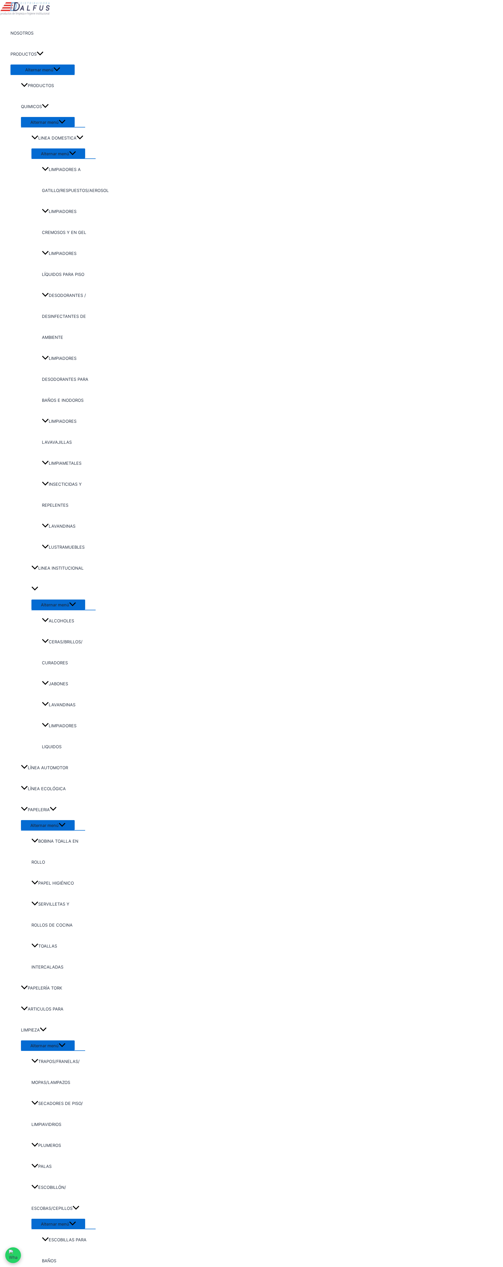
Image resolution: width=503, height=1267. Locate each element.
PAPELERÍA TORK (45, 988)
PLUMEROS (49, 1145)
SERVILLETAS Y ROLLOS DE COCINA (52, 914)
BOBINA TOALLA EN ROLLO (54, 851)
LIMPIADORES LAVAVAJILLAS (59, 432)
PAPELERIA (39, 809)
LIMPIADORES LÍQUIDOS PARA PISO (63, 264)
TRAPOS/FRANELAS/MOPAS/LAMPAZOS (55, 1072)
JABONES (58, 683)
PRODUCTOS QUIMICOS (37, 96)
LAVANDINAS (62, 526)
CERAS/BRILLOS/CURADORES (62, 652)
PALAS (45, 1166)
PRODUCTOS (23, 54)
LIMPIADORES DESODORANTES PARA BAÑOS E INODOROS (65, 379)
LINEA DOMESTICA (57, 138)
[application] (40, 54)
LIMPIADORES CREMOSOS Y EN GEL (64, 222)
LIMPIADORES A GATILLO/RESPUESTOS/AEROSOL (69, 180)
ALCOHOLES (61, 620)
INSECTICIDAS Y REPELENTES (62, 495)
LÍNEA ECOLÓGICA (47, 788)
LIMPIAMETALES (65, 463)
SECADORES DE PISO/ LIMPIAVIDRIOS (57, 1114)
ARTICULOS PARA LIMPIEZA (42, 1019)
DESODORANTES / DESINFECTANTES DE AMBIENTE (64, 316)
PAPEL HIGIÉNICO (56, 883)
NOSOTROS (22, 33)
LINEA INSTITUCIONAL (61, 568)
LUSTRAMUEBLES (67, 547)
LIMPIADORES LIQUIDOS (59, 736)
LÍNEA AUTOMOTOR (48, 767)
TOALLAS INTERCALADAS (47, 956)
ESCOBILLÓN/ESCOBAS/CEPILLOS (52, 1198)
